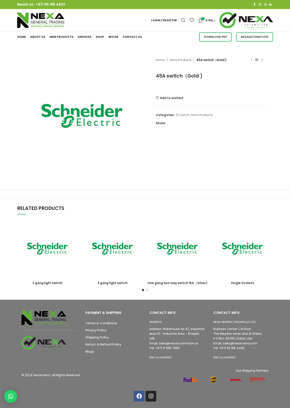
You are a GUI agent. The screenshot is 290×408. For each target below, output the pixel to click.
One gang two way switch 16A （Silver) (177, 283)
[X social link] (260, 5)
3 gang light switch (112, 283)
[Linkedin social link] (270, 5)
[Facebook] (139, 396)
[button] (10, 396)
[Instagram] (151, 396)
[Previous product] (251, 60)
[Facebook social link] (254, 5)
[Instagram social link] (265, 5)
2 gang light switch (47, 283)
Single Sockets (242, 283)
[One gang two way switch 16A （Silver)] (177, 248)
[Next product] (261, 60)
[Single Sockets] (242, 248)
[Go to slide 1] (143, 290)
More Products (180, 60)
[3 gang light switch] (112, 248)
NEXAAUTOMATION (254, 37)
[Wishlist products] (192, 20)
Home (160, 60)
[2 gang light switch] (47, 248)
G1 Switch (183, 115)
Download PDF (215, 37)
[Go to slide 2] (147, 290)
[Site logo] (40, 20)
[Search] (183, 20)
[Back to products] (256, 60)
